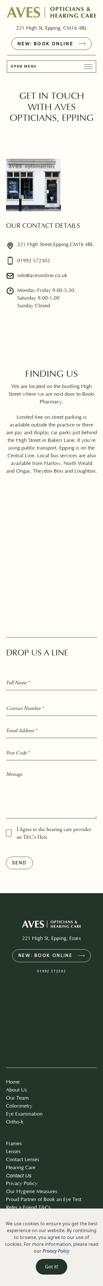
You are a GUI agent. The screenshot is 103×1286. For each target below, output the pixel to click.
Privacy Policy (21, 1184)
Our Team (17, 1098)
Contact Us (18, 1176)
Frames (14, 1144)
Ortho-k (14, 1122)
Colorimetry (19, 1106)
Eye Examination (24, 1114)
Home (13, 1082)
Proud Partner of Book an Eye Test (43, 1199)
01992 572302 (33, 260)
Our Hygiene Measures (31, 1191)
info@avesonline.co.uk (42, 275)
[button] (51, 66)
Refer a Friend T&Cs (28, 1207)
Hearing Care (20, 1168)
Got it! (51, 1266)
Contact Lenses (22, 1160)
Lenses (13, 1152)
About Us (16, 1090)
